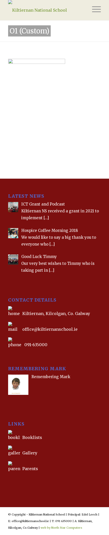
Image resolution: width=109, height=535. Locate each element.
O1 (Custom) (29, 31)
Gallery (29, 452)
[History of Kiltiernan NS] (8, 480)
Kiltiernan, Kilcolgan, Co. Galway (56, 313)
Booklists (32, 437)
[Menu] (94, 10)
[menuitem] (94, 10)
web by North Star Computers (61, 527)
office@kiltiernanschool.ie (50, 329)
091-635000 (35, 344)
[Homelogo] (45, 10)
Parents (30, 468)
